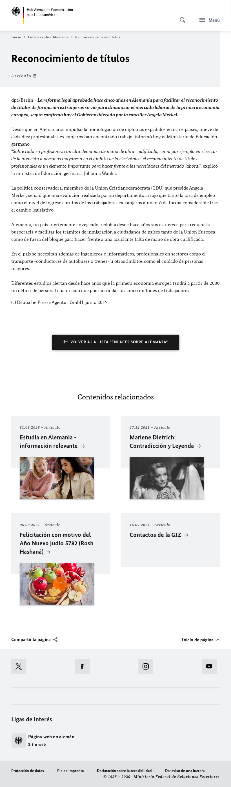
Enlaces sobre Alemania (48, 37)
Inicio (16, 37)
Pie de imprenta (70, 770)
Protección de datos (27, 770)
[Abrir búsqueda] (181, 17)
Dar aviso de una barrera (185, 770)
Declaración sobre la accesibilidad (124, 770)
